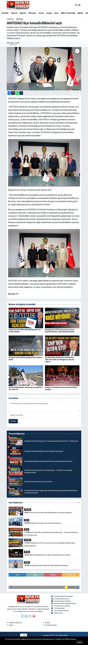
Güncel (14, 13)
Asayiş (49, 13)
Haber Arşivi (58, 613)
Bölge (27, 552)
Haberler (10, 19)
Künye (11, 625)
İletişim (47, 622)
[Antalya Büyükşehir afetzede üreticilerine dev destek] (26, 376)
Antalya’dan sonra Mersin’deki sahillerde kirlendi (46, 565)
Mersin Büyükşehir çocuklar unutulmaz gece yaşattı (47, 555)
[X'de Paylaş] (13, 93)
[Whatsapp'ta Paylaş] (17, 93)
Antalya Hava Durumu (61, 599)
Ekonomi (32, 13)
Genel (41, 13)
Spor (56, 13)
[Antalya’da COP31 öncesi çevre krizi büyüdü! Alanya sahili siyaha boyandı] (62, 318)
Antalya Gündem (51, 625)
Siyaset (23, 13)
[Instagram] (30, 616)
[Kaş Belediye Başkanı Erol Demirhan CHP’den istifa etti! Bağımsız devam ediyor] (62, 346)
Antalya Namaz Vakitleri (62, 601)
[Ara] (76, 5)
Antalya (5, 13)
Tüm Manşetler (59, 608)
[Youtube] (34, 616)
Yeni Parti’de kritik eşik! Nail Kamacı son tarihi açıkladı (47, 513)
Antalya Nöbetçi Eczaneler (63, 596)
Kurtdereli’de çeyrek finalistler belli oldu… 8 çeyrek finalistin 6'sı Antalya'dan (51, 533)
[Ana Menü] (79, 5)
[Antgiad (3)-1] (44, 253)
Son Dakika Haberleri (61, 610)
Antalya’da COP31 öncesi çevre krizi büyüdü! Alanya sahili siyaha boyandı (49, 544)
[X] (26, 616)
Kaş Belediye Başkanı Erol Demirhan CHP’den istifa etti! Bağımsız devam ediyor (59, 359)
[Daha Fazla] (21, 93)
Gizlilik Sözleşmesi (15, 622)
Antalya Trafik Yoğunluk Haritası (65, 603)
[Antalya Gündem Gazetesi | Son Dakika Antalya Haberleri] (18, 5)
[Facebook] (22, 616)
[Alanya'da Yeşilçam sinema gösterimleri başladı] (62, 376)
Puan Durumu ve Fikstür (62, 606)
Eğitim (80, 13)
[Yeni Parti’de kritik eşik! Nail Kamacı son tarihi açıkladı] (26, 318)
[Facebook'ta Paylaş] (9, 93)
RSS (24, 635)
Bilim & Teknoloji (68, 13)
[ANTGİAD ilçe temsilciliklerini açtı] (44, 68)
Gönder (13, 421)
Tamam (79, 642)
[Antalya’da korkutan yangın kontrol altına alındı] (26, 346)
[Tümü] (78, 503)
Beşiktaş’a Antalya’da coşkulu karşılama (42, 523)
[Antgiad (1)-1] (44, 163)
